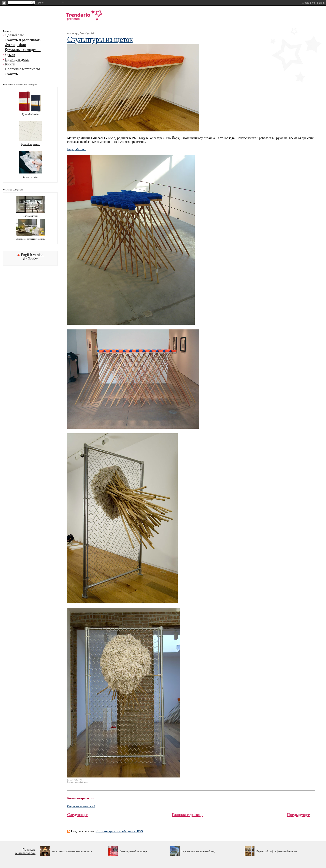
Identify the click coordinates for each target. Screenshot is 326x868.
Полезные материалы (22, 69)
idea (86, 782)
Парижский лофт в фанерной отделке (276, 851)
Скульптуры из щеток (100, 39)
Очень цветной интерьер (133, 851)
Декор (10, 54)
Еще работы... (76, 149)
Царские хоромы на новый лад (198, 851)
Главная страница (187, 814)
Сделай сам (14, 35)
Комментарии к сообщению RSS (119, 831)
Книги (10, 64)
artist (80, 782)
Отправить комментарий (81, 806)
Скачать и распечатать (23, 40)
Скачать (11, 74)
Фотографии (15, 44)
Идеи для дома (17, 59)
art (76, 782)
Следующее (77, 814)
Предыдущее (298, 814)
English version (32, 255)
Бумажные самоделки (23, 49)
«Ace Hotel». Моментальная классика (72, 851)
